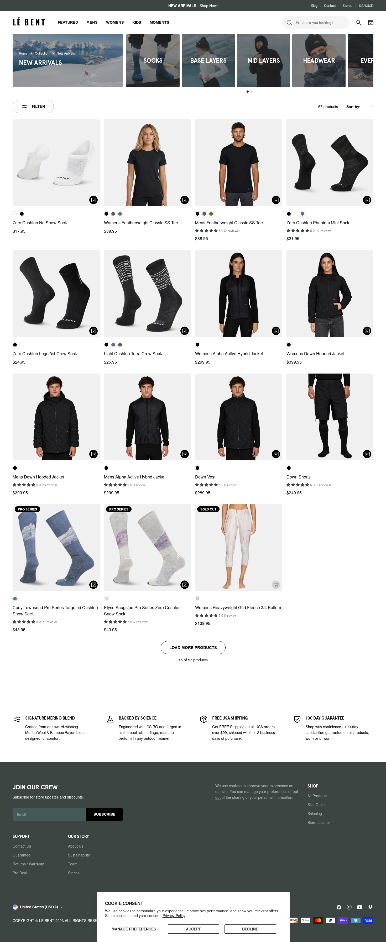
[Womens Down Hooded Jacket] (330, 293)
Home (23, 53)
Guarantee (21, 855)
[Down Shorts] (330, 417)
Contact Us (22, 846)
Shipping (314, 813)
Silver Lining (106, 598)
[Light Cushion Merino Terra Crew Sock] (147, 293)
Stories (74, 872)
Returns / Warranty (28, 863)
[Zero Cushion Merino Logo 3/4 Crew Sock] (56, 293)
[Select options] (93, 200)
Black (21, 213)
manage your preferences (265, 791)
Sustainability (79, 855)
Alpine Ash (113, 213)
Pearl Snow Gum (197, 598)
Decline (250, 929)
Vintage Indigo (15, 598)
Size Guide (316, 804)
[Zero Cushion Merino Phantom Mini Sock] (330, 162)
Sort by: (353, 106)
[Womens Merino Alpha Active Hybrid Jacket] (238, 293)
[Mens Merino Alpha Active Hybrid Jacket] (147, 417)
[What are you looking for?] (289, 22)
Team (72, 863)
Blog (314, 5)
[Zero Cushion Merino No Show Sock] (56, 162)
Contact (330, 5)
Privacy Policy (174, 915)
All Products (317, 795)
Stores (347, 5)
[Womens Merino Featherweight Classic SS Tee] (147, 162)
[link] (53, 728)
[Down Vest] (238, 417)
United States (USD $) (39, 907)
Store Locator (318, 822)
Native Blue (120, 213)
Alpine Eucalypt (211, 213)
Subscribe (104, 814)
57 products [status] (328, 106)
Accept (193, 929)
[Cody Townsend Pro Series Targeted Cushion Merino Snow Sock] (56, 547)
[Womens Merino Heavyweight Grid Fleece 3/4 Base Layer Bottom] (238, 547)
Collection (42, 53)
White (15, 213)
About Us (75, 846)
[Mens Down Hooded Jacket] (56, 417)
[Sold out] (276, 585)
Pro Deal (20, 872)
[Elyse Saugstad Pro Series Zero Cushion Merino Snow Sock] (147, 547)
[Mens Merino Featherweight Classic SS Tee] (238, 162)
